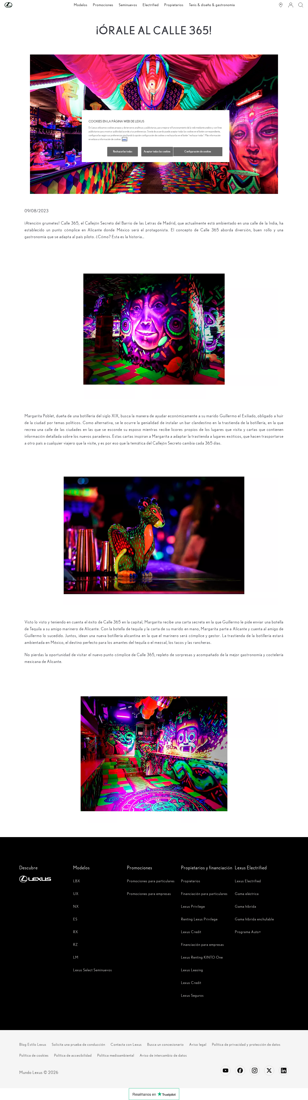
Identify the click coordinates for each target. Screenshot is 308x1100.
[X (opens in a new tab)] (269, 1070)
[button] (17, 5)
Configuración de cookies (197, 151)
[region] (155, 136)
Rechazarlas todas (122, 151)
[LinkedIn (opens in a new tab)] (284, 1070)
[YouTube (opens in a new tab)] (226, 1070)
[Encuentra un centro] (280, 5)
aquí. (124, 139)
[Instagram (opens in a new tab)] (255, 1070)
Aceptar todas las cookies (157, 151)
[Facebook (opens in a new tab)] (240, 1070)
